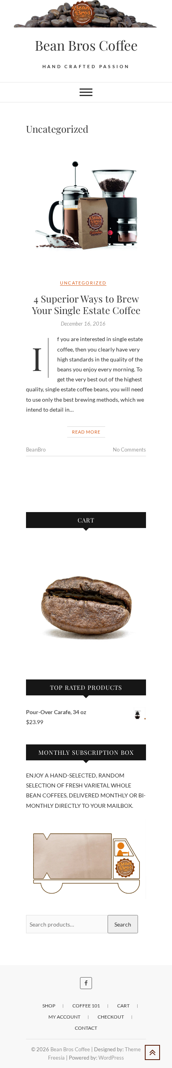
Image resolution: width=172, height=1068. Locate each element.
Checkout (111, 1017)
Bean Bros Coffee (86, 45)
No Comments (129, 449)
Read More (86, 431)
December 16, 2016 (83, 323)
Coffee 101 (86, 1006)
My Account (64, 1017)
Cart (123, 1006)
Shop (48, 1006)
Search (122, 924)
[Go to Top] (152, 1052)
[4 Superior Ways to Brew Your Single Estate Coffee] (86, 207)
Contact (86, 1028)
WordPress (111, 1057)
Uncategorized (83, 282)
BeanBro (36, 449)
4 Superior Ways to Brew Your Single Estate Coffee (86, 304)
